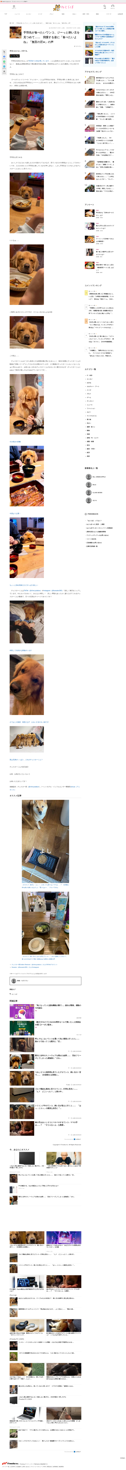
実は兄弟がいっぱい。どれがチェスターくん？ (26, 760)
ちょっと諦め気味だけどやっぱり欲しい (24, 585)
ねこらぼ (14, 994)
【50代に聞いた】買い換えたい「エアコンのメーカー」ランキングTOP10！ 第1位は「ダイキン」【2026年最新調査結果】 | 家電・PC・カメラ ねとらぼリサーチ (101, 341)
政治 (88, 445)
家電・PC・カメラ (92, 438)
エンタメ (28, 14)
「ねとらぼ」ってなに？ (93, 520)
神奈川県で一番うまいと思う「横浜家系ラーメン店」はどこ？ (105, 267)
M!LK (94, 485)
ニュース (17, 14)
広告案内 (18, 1466)
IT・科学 (89, 375)
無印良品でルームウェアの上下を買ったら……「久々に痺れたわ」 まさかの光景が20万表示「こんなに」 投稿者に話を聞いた (105, 83)
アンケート (89, 205)
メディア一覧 (5, 1466)
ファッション (91, 408)
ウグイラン (78, 46)
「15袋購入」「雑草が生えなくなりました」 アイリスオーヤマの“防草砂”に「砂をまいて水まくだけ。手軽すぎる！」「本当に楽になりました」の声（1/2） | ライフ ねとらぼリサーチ (101, 356)
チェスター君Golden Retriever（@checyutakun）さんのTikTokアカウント (34, 964)
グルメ (51, 14)
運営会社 (49, 1466)
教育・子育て (91, 449)
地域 (63, 14)
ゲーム (89, 397)
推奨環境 (61, 1466)
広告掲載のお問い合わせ (93, 542)
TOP (5, 14)
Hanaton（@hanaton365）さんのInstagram (25, 967)
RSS (44, 1466)
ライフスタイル (92, 416)
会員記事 (120, 14)
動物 (97, 14)
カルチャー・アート (93, 386)
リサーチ (108, 14)
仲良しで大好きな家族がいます (21, 650)
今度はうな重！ (15, 513)
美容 (88, 456)
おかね (89, 382)
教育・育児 (86, 14)
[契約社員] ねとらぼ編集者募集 (95, 531)
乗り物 (89, 419)
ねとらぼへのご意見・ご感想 (94, 524)
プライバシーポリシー (36, 1466)
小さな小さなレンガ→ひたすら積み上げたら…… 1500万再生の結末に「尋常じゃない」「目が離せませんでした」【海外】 (105, 95)
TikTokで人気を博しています (39, 61)
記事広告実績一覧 (91, 546)
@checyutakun (34, 787)
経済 (88, 452)
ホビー (89, 412)
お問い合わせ (26, 1466)
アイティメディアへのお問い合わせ (97, 535)
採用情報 (55, 1466)
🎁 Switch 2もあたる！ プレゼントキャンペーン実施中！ (14, 1)
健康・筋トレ (91, 427)
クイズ (40, 14)
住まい (74, 14)
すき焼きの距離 (15, 442)
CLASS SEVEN (97, 492)
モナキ (95, 500)
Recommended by (69, 1139)
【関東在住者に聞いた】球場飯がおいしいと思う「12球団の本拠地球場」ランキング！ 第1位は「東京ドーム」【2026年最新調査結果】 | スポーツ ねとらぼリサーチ (101, 299)
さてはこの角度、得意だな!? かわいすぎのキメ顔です (29, 722)
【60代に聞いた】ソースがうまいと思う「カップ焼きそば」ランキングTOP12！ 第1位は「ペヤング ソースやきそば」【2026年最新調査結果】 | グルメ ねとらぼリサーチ (102, 327)
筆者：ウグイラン (22, 980)
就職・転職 (90, 441)
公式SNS (12, 1466)
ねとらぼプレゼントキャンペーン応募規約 (99, 528)
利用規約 (122, 1458)
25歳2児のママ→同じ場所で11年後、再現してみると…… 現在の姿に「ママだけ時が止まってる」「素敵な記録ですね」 (106, 191)
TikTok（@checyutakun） (33, 590)
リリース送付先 (90, 539)
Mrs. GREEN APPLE (99, 477)
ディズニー (90, 401)
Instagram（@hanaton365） (53, 590)
